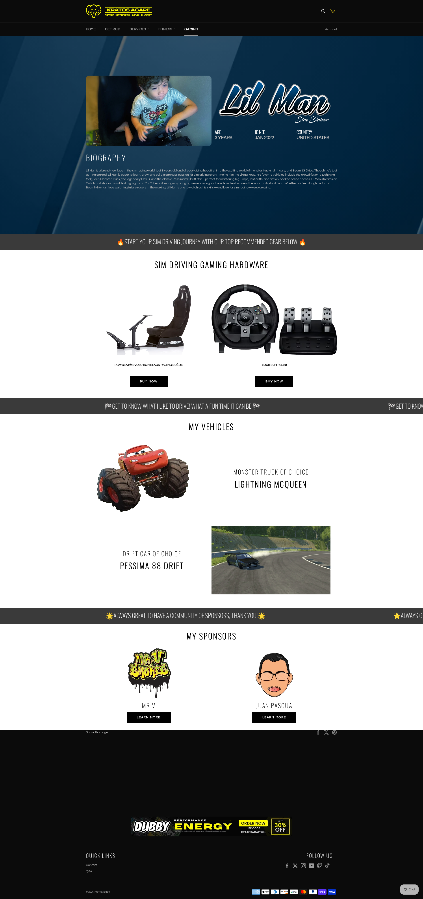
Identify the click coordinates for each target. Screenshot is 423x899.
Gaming (191, 29)
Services (138, 29)
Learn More (149, 717)
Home (91, 29)
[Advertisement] (211, 772)
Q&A (89, 871)
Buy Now (149, 381)
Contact (91, 865)
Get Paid (112, 29)
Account (331, 29)
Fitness (165, 29)
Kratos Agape (102, 892)
